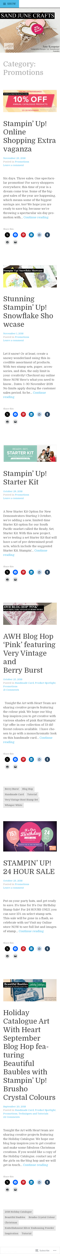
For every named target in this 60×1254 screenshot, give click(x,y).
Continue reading (36, 217)
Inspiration (11, 1233)
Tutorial (32, 794)
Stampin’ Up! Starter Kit (25, 478)
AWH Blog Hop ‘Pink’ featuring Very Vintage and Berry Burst (29, 653)
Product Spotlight (45, 683)
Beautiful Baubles (15, 1217)
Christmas (11, 1222)
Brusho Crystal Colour (42, 1217)
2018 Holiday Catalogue (18, 1212)
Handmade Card (24, 683)
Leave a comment (13, 165)
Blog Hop (27, 789)
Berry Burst (12, 789)
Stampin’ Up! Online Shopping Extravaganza (29, 136)
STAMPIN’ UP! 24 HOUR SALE (29, 867)
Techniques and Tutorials (33, 1113)
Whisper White (13, 805)
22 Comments (11, 1117)
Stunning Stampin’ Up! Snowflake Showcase (28, 311)
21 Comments (11, 690)
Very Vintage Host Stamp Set (21, 799)
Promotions (22, 161)
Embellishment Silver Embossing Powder (29, 1228)
